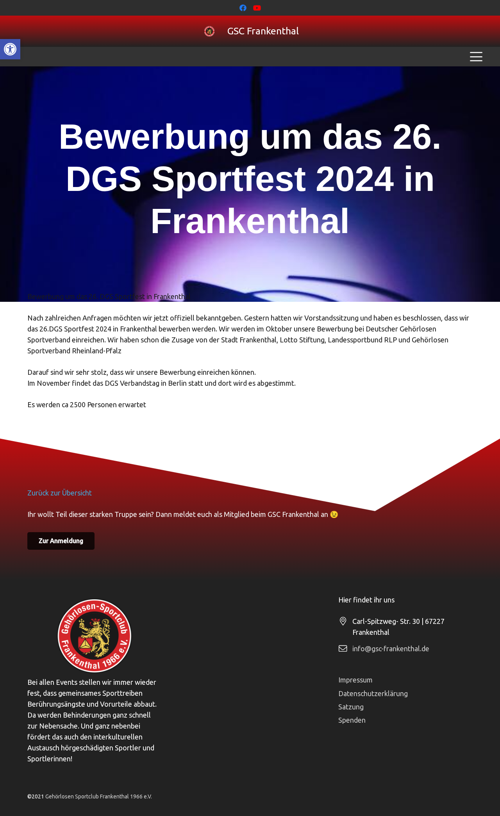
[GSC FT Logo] (209, 31)
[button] (10, 49)
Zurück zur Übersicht (59, 493)
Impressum (355, 680)
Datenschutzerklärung (373, 693)
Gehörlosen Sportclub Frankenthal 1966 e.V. (98, 796)
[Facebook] (243, 8)
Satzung (351, 707)
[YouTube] (257, 8)
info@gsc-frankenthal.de (390, 648)
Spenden (352, 720)
